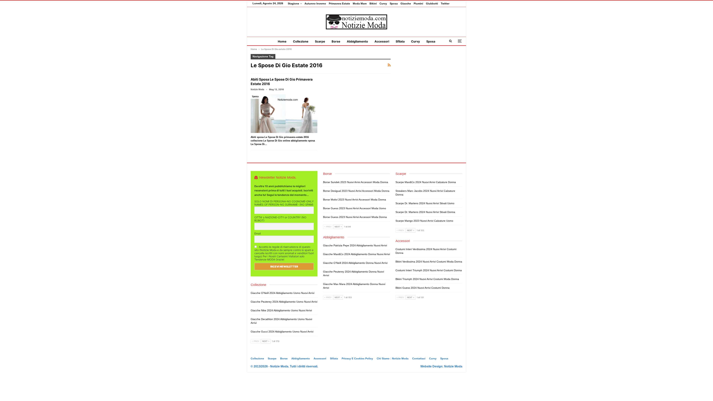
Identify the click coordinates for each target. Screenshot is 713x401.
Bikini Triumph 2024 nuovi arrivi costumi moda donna (427, 279)
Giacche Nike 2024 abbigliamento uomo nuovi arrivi (281, 310)
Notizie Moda (453, 366)
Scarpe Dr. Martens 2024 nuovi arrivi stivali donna (425, 212)
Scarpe (320, 41)
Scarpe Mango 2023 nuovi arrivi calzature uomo (424, 220)
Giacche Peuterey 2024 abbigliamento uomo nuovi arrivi (284, 301)
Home (282, 41)
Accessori (382, 41)
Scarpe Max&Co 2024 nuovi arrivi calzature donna (425, 182)
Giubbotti (432, 3)
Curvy (383, 3)
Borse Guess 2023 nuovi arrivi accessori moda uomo (354, 208)
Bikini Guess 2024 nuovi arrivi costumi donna (422, 287)
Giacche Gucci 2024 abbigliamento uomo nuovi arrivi (282, 331)
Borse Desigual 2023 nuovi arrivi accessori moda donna (356, 190)
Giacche (406, 3)
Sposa (394, 3)
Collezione (300, 41)
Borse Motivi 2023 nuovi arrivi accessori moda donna (354, 199)
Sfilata (400, 41)
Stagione (293, 3)
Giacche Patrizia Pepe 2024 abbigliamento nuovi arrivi (355, 245)
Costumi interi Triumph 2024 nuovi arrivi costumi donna (428, 270)
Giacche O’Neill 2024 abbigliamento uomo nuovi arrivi (282, 292)
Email (257, 233)
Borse (336, 41)
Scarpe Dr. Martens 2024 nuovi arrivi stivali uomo (424, 203)
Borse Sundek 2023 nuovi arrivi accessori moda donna (355, 182)
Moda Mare (360, 3)
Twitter (445, 3)
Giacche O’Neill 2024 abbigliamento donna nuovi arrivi (355, 262)
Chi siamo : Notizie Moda (392, 358)
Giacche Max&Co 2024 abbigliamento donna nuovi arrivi (356, 254)
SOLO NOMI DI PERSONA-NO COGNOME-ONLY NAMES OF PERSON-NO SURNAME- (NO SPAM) (284, 203)
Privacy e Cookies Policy (357, 358)
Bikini (373, 3)
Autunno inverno (315, 3)
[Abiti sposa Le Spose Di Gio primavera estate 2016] (284, 113)
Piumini (418, 3)
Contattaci (418, 358)
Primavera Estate (339, 3)
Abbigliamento (357, 41)
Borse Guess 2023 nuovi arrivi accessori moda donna (355, 217)
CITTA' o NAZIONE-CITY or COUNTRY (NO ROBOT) (280, 219)
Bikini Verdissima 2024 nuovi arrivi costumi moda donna (428, 261)
